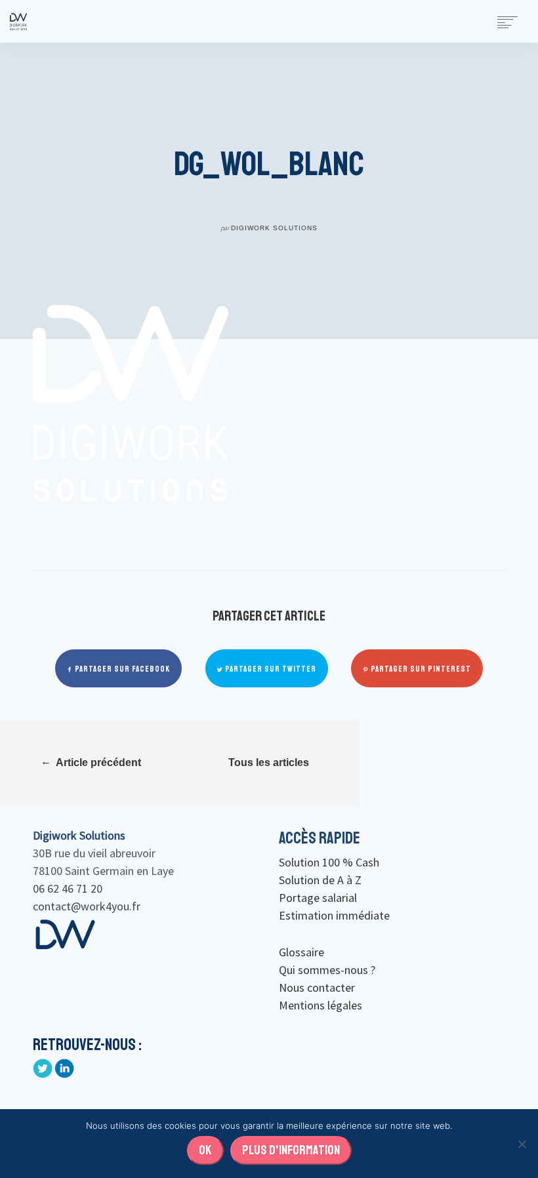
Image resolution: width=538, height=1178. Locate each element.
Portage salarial (318, 897)
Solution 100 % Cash (329, 862)
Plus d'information (291, 1150)
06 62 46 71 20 (67, 888)
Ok (205, 1150)
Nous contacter (317, 987)
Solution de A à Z (320, 879)
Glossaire (301, 952)
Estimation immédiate (334, 915)
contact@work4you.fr (86, 906)
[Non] (521, 1143)
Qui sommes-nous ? (327, 969)
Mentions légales (320, 1005)
